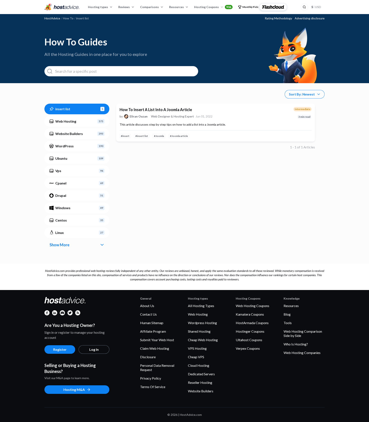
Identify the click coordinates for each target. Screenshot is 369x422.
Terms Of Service (152, 387)
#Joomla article (179, 136)
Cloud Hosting (198, 365)
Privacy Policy (150, 378)
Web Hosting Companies (302, 353)
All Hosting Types (201, 306)
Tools (288, 323)
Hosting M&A (74, 389)
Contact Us (148, 314)
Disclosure (148, 357)
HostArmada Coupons (252, 323)
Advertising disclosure (310, 18)
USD (316, 7)
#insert (125, 136)
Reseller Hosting (200, 382)
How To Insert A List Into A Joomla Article (156, 109)
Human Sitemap (151, 323)
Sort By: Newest (302, 94)
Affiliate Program (153, 331)
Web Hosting (198, 314)
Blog (287, 314)
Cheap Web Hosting (203, 340)
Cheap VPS (196, 357)
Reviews (124, 7)
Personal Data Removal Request (157, 367)
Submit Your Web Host (157, 340)
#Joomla (159, 136)
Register (60, 349)
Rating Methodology (278, 18)
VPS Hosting (197, 348)
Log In (94, 349)
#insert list (141, 136)
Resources (176, 7)
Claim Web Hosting (154, 348)
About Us (147, 306)
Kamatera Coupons (250, 314)
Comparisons (149, 7)
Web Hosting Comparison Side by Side (303, 333)
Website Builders (200, 391)
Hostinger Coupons (250, 331)
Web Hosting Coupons (252, 306)
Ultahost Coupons (249, 340)
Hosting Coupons (212, 7)
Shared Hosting (199, 331)
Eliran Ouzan (139, 116)
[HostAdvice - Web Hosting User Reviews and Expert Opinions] (61, 7)
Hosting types (98, 7)
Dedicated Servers (201, 374)
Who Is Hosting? (296, 344)
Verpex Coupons (248, 348)
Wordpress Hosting (202, 323)
